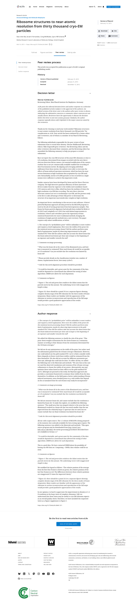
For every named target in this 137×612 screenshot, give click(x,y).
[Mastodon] (34, 574)
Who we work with (23, 558)
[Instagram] (38, 574)
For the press (48, 560)
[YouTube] (43, 574)
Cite (115, 31)
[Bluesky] (19, 574)
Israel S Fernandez (33, 37)
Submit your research (113, 7)
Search (91, 7)
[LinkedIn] (24, 574)
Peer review (60, 52)
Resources (47, 562)
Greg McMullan (45, 37)
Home (35, 7)
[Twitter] (29, 574)
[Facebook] (53, 574)
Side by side (71, 52)
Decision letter (22, 67)
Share (102, 36)
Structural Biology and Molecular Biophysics (31, 18)
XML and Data (47, 564)
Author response (23, 71)
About (66, 7)
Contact (20, 562)
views (101, 43)
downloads (112, 43)
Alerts (99, 7)
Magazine (49, 7)
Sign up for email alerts (68, 524)
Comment (115, 36)
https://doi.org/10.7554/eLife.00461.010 (50, 305)
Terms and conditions (24, 564)
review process (63, 118)
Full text (34, 52)
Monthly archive (49, 558)
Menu (30, 7)
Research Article (22, 15)
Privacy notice (68, 528)
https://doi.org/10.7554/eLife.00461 (37, 44)
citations (101, 45)
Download (104, 31)
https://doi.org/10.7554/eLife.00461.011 (50, 505)
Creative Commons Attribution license (103, 590)
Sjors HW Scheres (58, 37)
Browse (41, 7)
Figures (46, 52)
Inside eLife (47, 555)
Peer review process (24, 63)
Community (58, 7)
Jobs (19, 555)
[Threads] (48, 574)
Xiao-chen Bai (21, 37)
